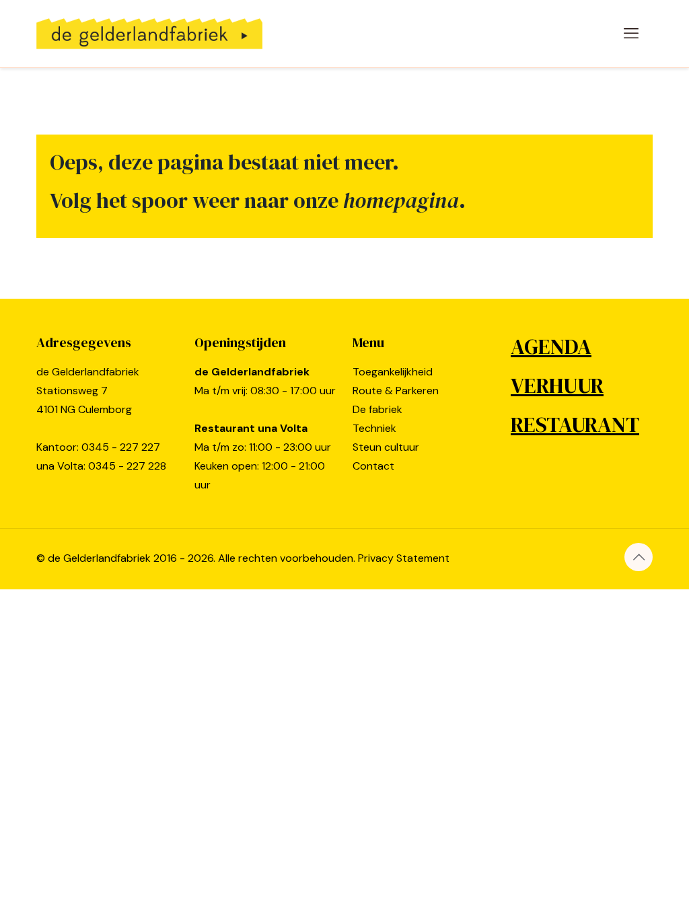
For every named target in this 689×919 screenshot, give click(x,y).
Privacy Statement (403, 558)
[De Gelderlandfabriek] (149, 33)
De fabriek (377, 409)
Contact (373, 466)
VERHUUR (557, 385)
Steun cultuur (386, 447)
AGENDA (551, 346)
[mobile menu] (631, 33)
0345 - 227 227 (120, 447)
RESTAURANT (575, 424)
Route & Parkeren (396, 390)
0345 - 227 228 (127, 466)
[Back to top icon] (638, 557)
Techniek (374, 428)
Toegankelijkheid (393, 372)
